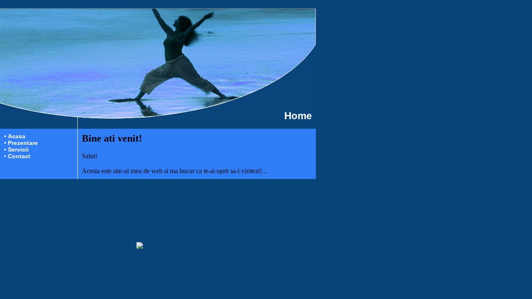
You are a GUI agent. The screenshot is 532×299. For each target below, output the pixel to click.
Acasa (16, 136)
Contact (19, 156)
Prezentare (23, 143)
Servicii (18, 149)
